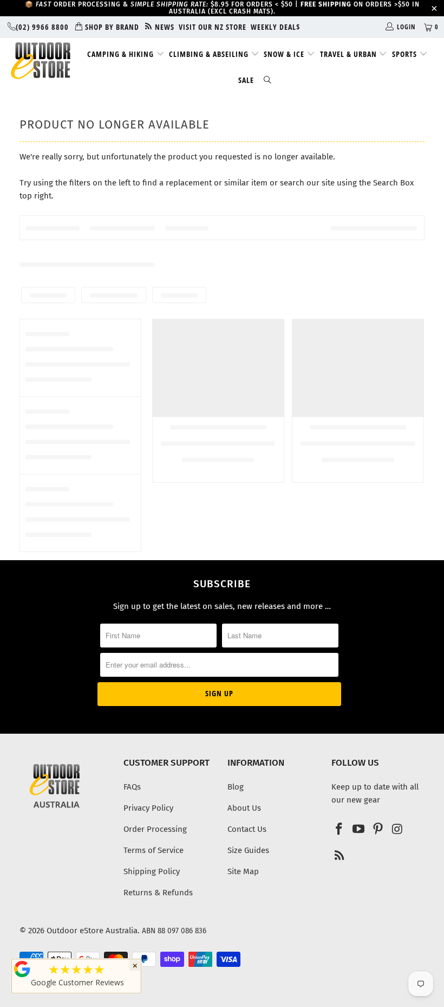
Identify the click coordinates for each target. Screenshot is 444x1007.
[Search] (268, 80)
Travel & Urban (349, 54)
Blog (235, 787)
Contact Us (246, 829)
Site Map (243, 871)
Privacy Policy (148, 808)
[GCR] (22, 969)
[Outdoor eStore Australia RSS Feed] (339, 856)
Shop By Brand (111, 27)
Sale (246, 80)
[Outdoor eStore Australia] (41, 61)
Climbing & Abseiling (210, 54)
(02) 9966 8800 (42, 27)
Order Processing (155, 829)
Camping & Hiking (121, 54)
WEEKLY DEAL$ (276, 27)
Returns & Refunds (158, 892)
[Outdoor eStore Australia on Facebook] (339, 830)
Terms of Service (153, 850)
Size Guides (248, 850)
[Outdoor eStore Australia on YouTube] (359, 830)
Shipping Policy (151, 871)
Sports (405, 54)
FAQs (132, 787)
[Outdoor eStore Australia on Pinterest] (378, 830)
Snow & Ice (285, 54)
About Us (244, 808)
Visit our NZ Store (212, 27)
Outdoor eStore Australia (92, 930)
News (163, 27)
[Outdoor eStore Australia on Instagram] (397, 830)
